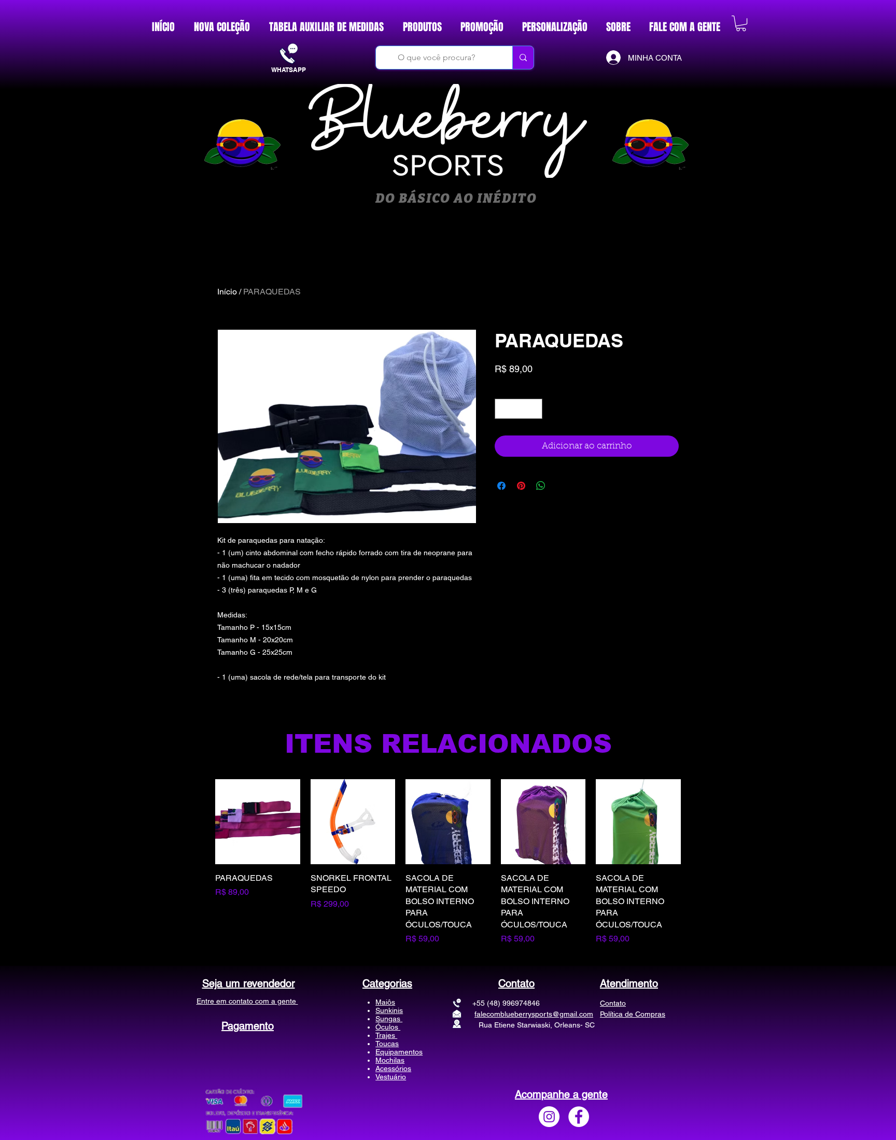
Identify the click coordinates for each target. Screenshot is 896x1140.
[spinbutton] (518, 426)
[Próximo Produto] (696, 862)
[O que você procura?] (523, 57)
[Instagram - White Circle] (549, 1116)
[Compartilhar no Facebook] (501, 503)
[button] (741, 23)
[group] (448, 862)
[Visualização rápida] (257, 821)
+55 (462, 1003)
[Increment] (534, 426)
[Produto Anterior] (200, 862)
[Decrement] (503, 426)
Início (227, 292)
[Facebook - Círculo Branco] (578, 1116)
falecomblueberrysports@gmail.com (533, 1014)
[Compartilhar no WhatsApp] (541, 503)
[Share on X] (560, 503)
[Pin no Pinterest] (521, 503)
